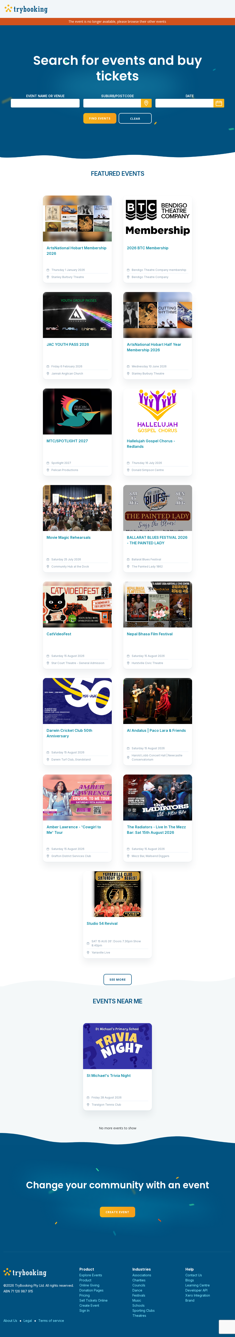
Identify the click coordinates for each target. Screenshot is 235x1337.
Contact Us (193, 1275)
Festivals (138, 1295)
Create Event (117, 1212)
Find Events (100, 118)
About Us (10, 1321)
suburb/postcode (117, 96)
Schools (138, 1305)
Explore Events (90, 1275)
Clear (135, 118)
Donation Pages (91, 1290)
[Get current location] (146, 103)
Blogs (189, 1280)
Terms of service (51, 1321)
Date (190, 96)
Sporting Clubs (143, 1310)
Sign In (84, 1310)
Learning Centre (197, 1285)
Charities (138, 1280)
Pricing (84, 1295)
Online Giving (89, 1285)
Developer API (196, 1290)
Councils (138, 1285)
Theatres (139, 1315)
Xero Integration (197, 1295)
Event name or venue (45, 96)
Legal (28, 1321)
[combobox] (117, 103)
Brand (189, 1300)
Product (85, 1280)
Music (136, 1300)
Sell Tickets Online (93, 1300)
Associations (141, 1275)
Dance (137, 1290)
